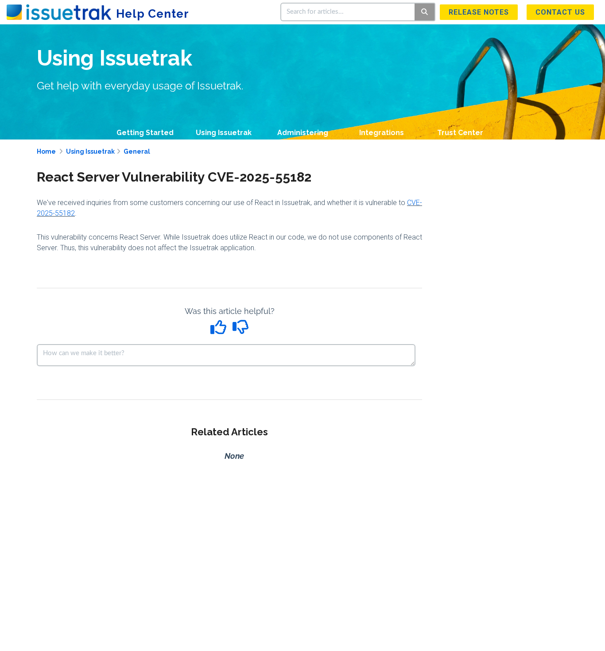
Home (46, 151)
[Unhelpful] (241, 330)
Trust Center (460, 132)
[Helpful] (220, 330)
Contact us (560, 12)
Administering (302, 132)
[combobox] (348, 12)
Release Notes (479, 12)
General (137, 151)
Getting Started (145, 132)
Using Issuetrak (224, 132)
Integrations (381, 132)
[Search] (425, 12)
